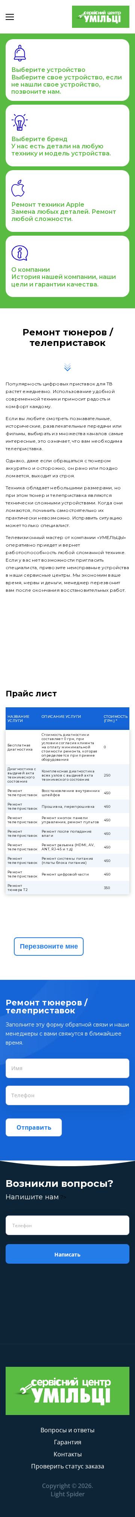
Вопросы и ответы (67, 1430)
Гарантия (67, 1442)
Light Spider (68, 1494)
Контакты (68, 1454)
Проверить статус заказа (67, 1466)
